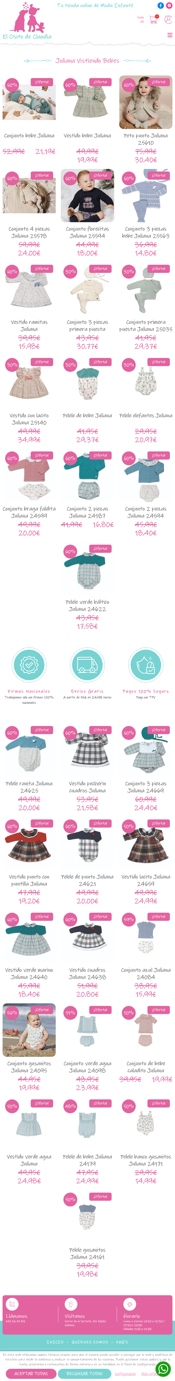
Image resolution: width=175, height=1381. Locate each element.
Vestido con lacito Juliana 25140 (29, 419)
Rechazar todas (85, 1374)
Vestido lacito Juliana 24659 (145, 880)
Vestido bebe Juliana (87, 135)
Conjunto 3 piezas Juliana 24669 (145, 787)
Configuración (125, 1374)
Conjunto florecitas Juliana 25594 (87, 232)
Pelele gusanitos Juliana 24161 (87, 1253)
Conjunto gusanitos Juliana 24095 (29, 1067)
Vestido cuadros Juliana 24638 (87, 974)
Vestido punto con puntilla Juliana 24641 (29, 884)
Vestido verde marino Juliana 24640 (29, 974)
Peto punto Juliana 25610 (146, 139)
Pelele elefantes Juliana (145, 415)
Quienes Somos (90, 1342)
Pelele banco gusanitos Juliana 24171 (146, 1160)
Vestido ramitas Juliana (29, 326)
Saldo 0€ (140, 19)
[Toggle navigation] (168, 35)
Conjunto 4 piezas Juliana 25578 (29, 232)
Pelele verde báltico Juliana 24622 (87, 606)
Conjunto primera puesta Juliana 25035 (145, 326)
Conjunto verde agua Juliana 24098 (87, 1067)
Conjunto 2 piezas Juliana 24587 (87, 512)
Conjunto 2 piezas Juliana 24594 (145, 512)
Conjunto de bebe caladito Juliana (146, 1067)
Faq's (122, 1342)
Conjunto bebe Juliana (29, 135)
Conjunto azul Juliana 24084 (146, 974)
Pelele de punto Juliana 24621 (87, 880)
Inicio (55, 1342)
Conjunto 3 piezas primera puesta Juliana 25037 (87, 329)
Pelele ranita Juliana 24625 (29, 787)
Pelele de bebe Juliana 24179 (87, 1160)
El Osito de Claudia (27, 36)
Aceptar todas (31, 1374)
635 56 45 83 (15, 1321)
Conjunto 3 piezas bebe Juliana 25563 (146, 232)
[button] (154, 19)
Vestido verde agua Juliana (29, 1160)
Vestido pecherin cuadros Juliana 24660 (87, 790)
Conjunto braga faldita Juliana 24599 (29, 512)
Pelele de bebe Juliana (87, 415)
